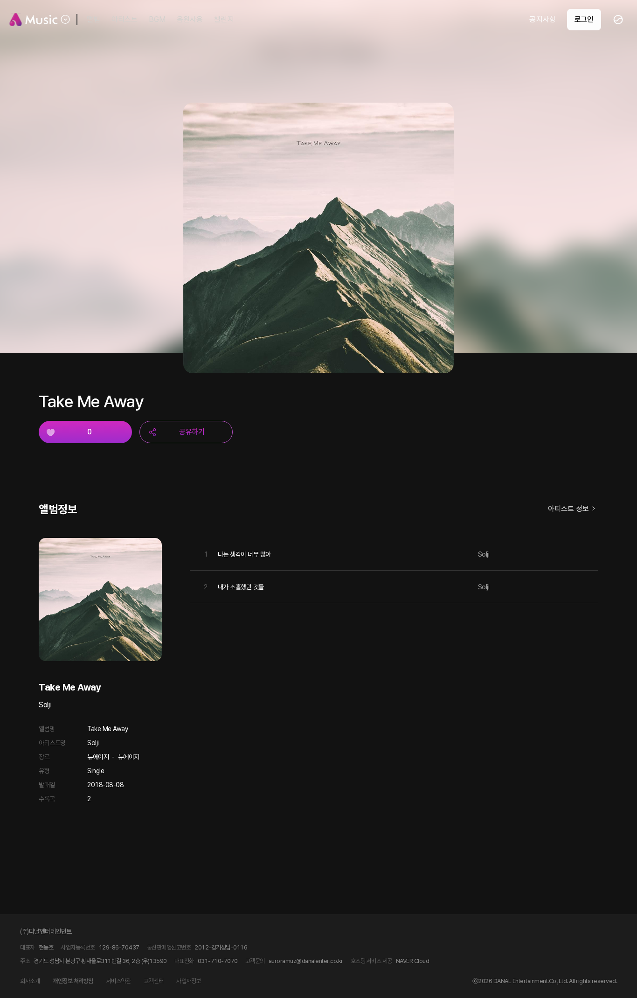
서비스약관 (118, 980)
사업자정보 (188, 980)
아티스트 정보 (568, 508)
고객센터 (153, 980)
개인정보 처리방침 (73, 980)
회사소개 (30, 980)
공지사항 (542, 19)
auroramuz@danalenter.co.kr (306, 960)
